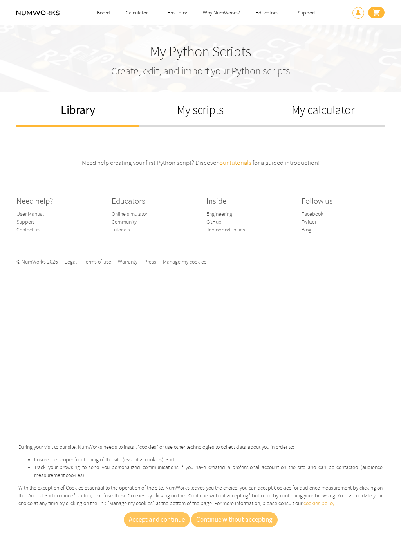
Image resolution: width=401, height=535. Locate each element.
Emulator (177, 12)
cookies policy (318, 503)
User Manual (30, 214)
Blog (306, 229)
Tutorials (121, 229)
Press (150, 261)
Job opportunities (225, 229)
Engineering (219, 214)
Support (306, 12)
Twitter (309, 222)
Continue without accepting (234, 519)
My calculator (323, 110)
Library (78, 110)
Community (124, 222)
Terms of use (97, 261)
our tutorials (235, 163)
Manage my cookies (184, 261)
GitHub (214, 222)
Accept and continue (157, 519)
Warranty (127, 261)
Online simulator (129, 214)
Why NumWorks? (221, 12)
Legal (71, 261)
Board (103, 12)
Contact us (28, 229)
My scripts (200, 110)
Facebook (312, 214)
